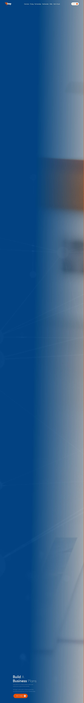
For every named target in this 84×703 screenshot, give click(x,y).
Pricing (32, 4)
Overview (26, 4)
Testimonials (45, 4)
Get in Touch (56, 4)
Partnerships (38, 4)
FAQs (51, 4)
